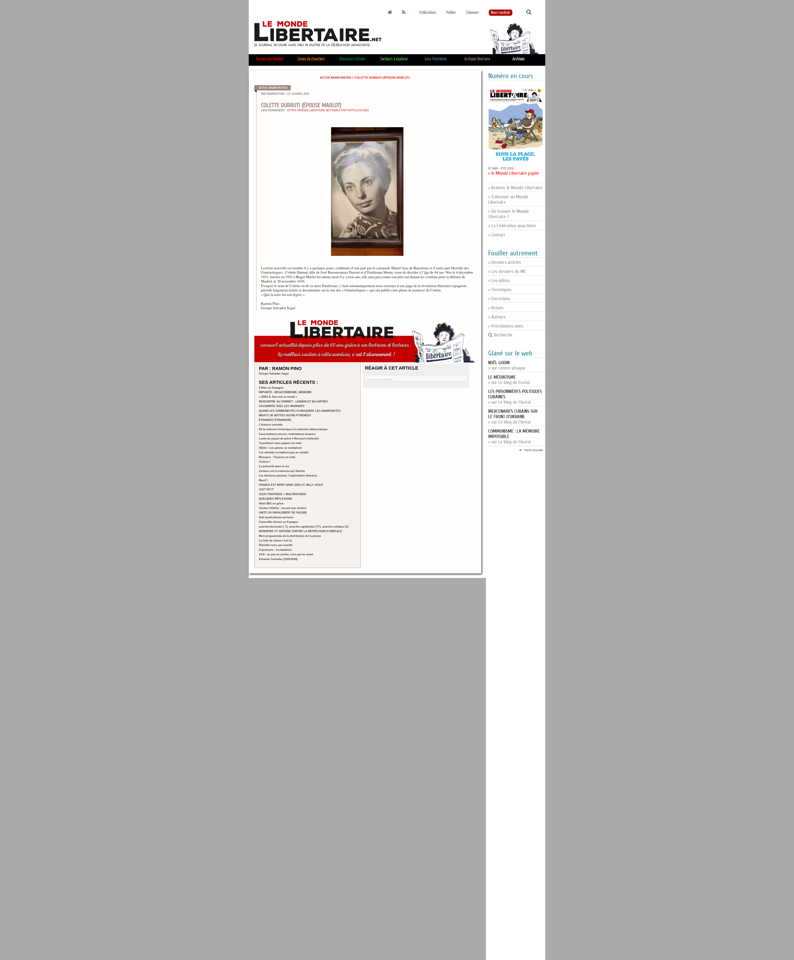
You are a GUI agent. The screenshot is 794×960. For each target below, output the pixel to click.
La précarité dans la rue (274, 466)
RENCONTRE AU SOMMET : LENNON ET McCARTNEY (293, 401)
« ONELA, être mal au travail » (278, 396)
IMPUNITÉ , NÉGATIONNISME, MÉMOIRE (285, 392)
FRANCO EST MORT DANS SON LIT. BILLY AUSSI (291, 484)
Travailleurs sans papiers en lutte (280, 443)
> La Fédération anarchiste (512, 226)
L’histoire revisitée (270, 424)
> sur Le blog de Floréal (513, 417)
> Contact (496, 235)
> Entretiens (499, 299)
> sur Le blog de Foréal (509, 380)
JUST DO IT (266, 489)
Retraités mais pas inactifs (276, 545)
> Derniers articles (504, 262)
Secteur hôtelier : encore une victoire (282, 508)
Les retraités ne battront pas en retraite (283, 452)
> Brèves (495, 308)
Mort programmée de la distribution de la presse (290, 535)
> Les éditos (499, 280)
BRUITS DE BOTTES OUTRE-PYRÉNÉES (285, 415)
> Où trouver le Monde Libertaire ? (508, 214)
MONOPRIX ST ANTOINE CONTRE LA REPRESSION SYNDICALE (300, 531)
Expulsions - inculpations (275, 549)
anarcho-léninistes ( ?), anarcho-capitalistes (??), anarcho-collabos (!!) (303, 526)
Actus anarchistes (335, 77)
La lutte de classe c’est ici (275, 540)
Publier (451, 13)
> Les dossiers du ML (507, 271)
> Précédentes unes (505, 326)
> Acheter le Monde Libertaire (515, 187)
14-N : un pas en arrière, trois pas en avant (286, 554)
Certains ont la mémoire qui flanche (282, 471)
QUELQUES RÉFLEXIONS (275, 498)
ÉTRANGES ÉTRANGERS (275, 419)
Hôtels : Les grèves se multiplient (280, 447)
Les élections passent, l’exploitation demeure (288, 475)
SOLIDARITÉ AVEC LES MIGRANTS (282, 406)
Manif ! (263, 480)
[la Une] (390, 13)
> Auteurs (497, 317)
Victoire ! (264, 461)
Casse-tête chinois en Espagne (278, 521)
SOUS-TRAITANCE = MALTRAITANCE (282, 494)
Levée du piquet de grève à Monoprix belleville (289, 438)
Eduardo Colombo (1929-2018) (278, 559)
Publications (427, 13)
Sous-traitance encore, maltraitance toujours (287, 434)
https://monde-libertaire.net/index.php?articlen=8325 (328, 110)
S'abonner (472, 13)
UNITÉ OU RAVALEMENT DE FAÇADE (283, 512)
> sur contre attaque (506, 365)
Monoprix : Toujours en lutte (277, 457)
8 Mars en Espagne (271, 387)
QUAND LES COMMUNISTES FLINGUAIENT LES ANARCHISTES (300, 410)
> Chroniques (499, 289)
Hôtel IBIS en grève (271, 503)
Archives (518, 59)
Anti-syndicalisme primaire (276, 517)
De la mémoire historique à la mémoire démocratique (293, 429)
